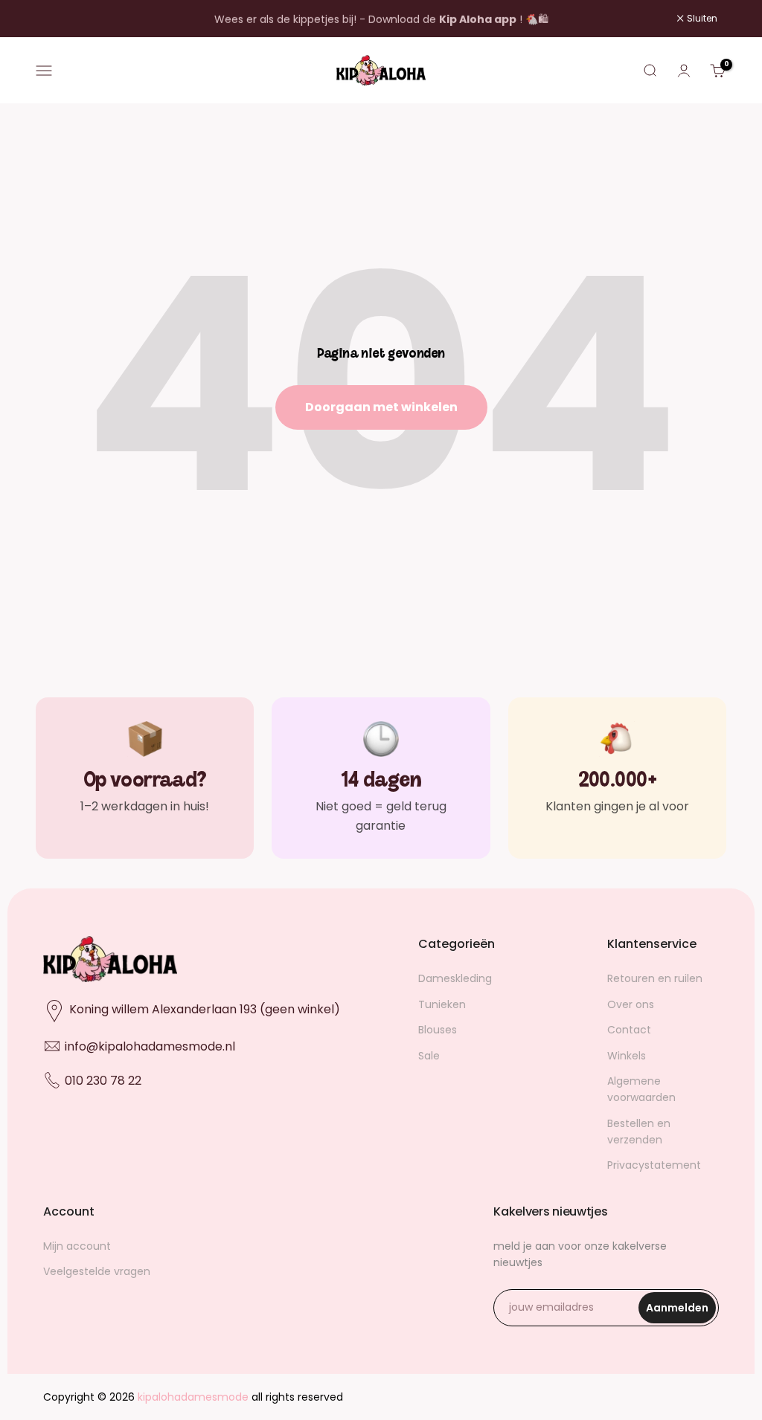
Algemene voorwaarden (641, 1089)
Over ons (630, 1004)
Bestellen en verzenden (638, 1131)
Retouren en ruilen (654, 978)
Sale (429, 1055)
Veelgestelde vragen (96, 1271)
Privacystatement (654, 1165)
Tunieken (442, 1004)
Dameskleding (455, 978)
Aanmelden (681, 1311)
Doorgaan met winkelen (381, 407)
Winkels (626, 1055)
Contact (629, 1029)
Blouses (437, 1029)
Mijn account (77, 1246)
